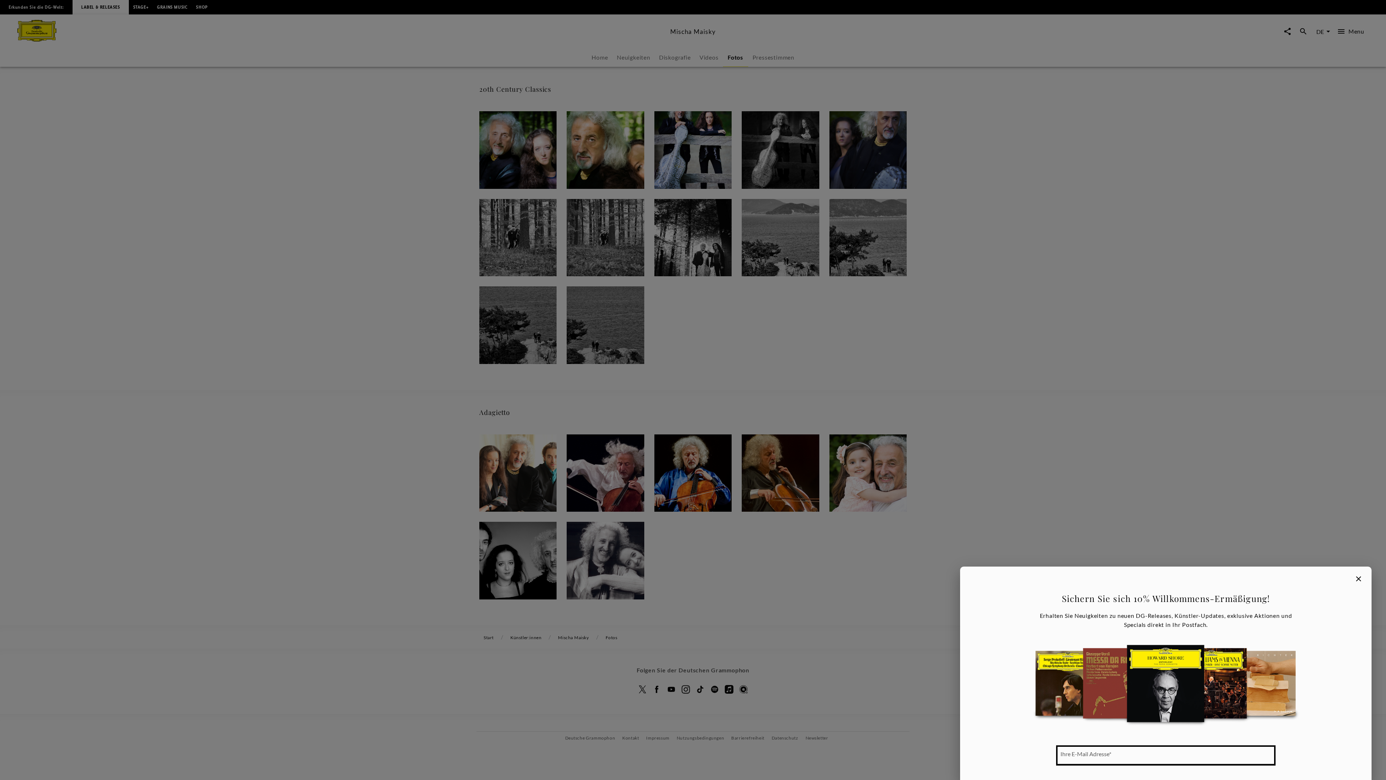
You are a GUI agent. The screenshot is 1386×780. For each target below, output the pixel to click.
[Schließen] (1358, 579)
